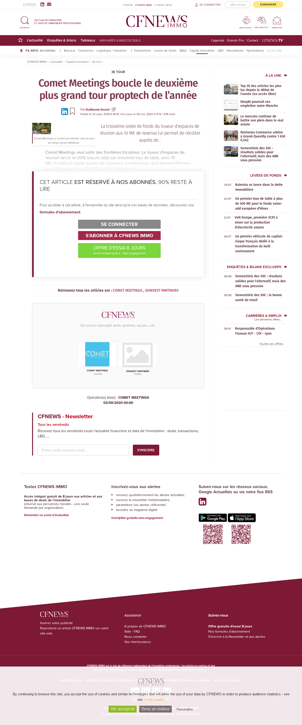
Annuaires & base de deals (120, 40)
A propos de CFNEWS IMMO (145, 626)
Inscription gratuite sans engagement (137, 518)
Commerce (86, 50)
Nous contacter (135, 636)
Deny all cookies (155, 709)
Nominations (255, 50)
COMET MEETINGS (126, 400)
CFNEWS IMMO (143, 5)
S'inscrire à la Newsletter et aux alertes (236, 636)
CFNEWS (128, 5)
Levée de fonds (165, 50)
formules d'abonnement (60, 212)
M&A (183, 50)
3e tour (118, 72)
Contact (252, 40)
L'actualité (35, 40)
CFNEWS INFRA (163, 5)
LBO (220, 50)
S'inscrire (146, 450)
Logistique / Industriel (112, 50)
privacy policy (154, 699)
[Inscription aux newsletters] (49, 4)
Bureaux (69, 50)
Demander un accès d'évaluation (46, 515)
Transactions (142, 50)
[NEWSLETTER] (277, 20)
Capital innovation (201, 50)
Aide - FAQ (132, 631)
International (234, 50)
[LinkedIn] (43, 4)
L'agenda (217, 40)
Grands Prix (235, 40)
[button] (24, 21)
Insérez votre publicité (56, 623)
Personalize (185, 709)
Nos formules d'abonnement (229, 631)
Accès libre (274, 50)
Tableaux (88, 40)
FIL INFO (40, 50)
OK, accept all (122, 709)
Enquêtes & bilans (61, 40)
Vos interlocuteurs (137, 641)
